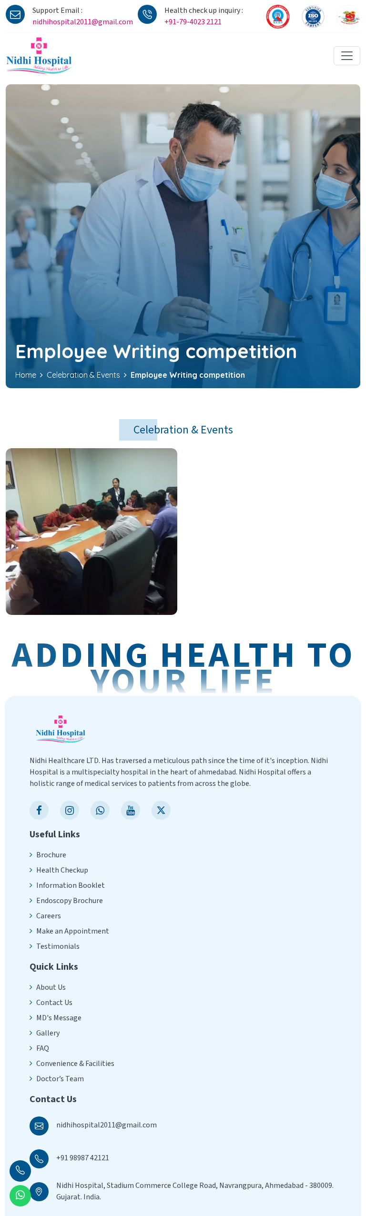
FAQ (42, 1048)
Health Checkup (62, 870)
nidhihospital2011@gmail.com (82, 22)
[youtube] (130, 810)
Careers (48, 916)
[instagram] (69, 810)
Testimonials (58, 946)
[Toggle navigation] (347, 55)
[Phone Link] (39, 1157)
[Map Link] (39, 1190)
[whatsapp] (100, 810)
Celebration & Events (83, 375)
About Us (51, 987)
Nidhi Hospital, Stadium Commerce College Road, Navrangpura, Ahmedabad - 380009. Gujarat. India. (195, 1191)
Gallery (48, 1033)
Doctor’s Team (60, 1079)
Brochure (51, 855)
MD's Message (58, 1018)
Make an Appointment (72, 931)
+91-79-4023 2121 (193, 22)
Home (25, 375)
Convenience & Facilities (75, 1063)
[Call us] (20, 1171)
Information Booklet (70, 885)
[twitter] (161, 810)
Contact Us (54, 1002)
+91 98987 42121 (82, 1158)
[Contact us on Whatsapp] (20, 1195)
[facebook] (39, 810)
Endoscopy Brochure (69, 900)
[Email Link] (39, 1125)
